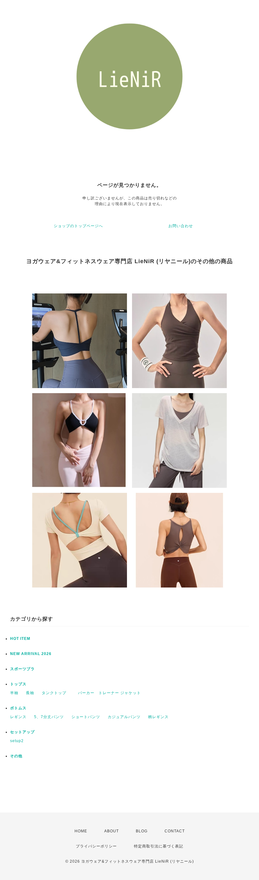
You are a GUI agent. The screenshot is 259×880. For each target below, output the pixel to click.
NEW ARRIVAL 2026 (30, 654)
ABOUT (111, 831)
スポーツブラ (22, 669)
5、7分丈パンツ (49, 717)
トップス (18, 684)
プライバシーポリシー (96, 846)
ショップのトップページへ (78, 226)
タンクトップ (54, 693)
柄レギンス (158, 717)
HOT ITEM (20, 638)
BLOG (142, 831)
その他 (16, 756)
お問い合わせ (180, 226)
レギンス (18, 717)
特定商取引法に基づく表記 (158, 846)
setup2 (17, 741)
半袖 (14, 693)
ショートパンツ (85, 717)
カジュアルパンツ (124, 717)
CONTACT (175, 831)
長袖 (30, 693)
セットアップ (22, 732)
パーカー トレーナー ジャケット (107, 693)
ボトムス (18, 708)
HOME (81, 831)
